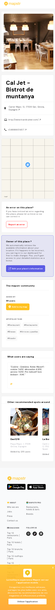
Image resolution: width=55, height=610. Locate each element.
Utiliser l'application (27, 601)
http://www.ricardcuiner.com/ (23, 119)
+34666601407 (16, 129)
